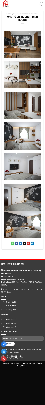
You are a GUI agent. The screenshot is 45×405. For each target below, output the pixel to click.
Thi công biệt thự (9, 323)
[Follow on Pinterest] (16, 357)
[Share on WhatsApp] (12, 243)
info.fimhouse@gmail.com (13, 279)
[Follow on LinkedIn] (20, 357)
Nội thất (9, 14)
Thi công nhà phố (10, 319)
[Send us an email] (12, 357)
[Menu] (41, 4)
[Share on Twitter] (20, 243)
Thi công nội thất (19, 14)
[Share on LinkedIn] (32, 243)
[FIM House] (6, 4)
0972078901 (8, 277)
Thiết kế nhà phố (9, 302)
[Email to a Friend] (24, 243)
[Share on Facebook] (16, 243)
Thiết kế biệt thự (9, 306)
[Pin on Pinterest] (28, 243)
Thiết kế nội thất (32, 14)
